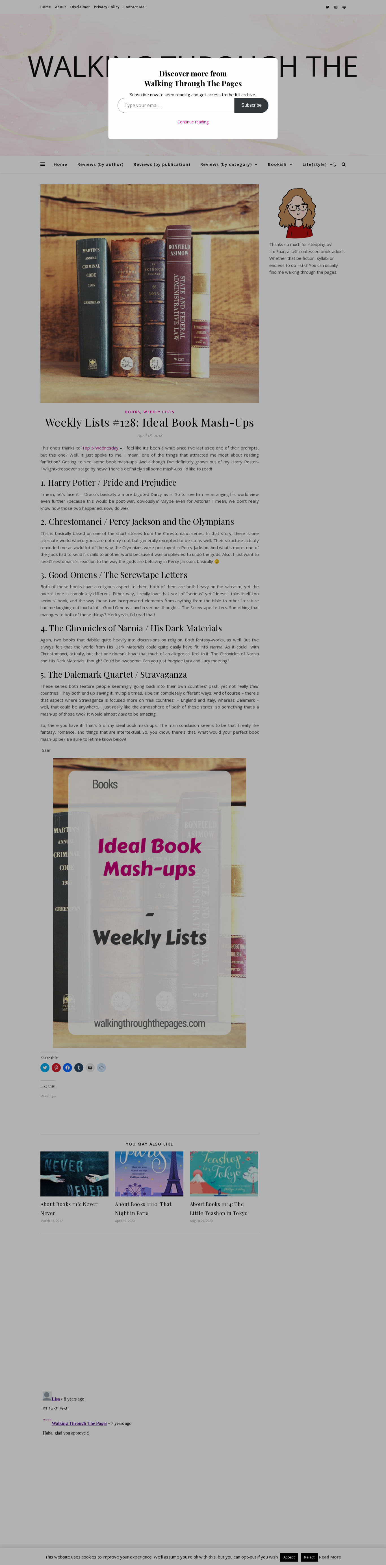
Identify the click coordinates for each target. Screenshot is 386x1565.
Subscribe (251, 105)
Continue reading (193, 122)
